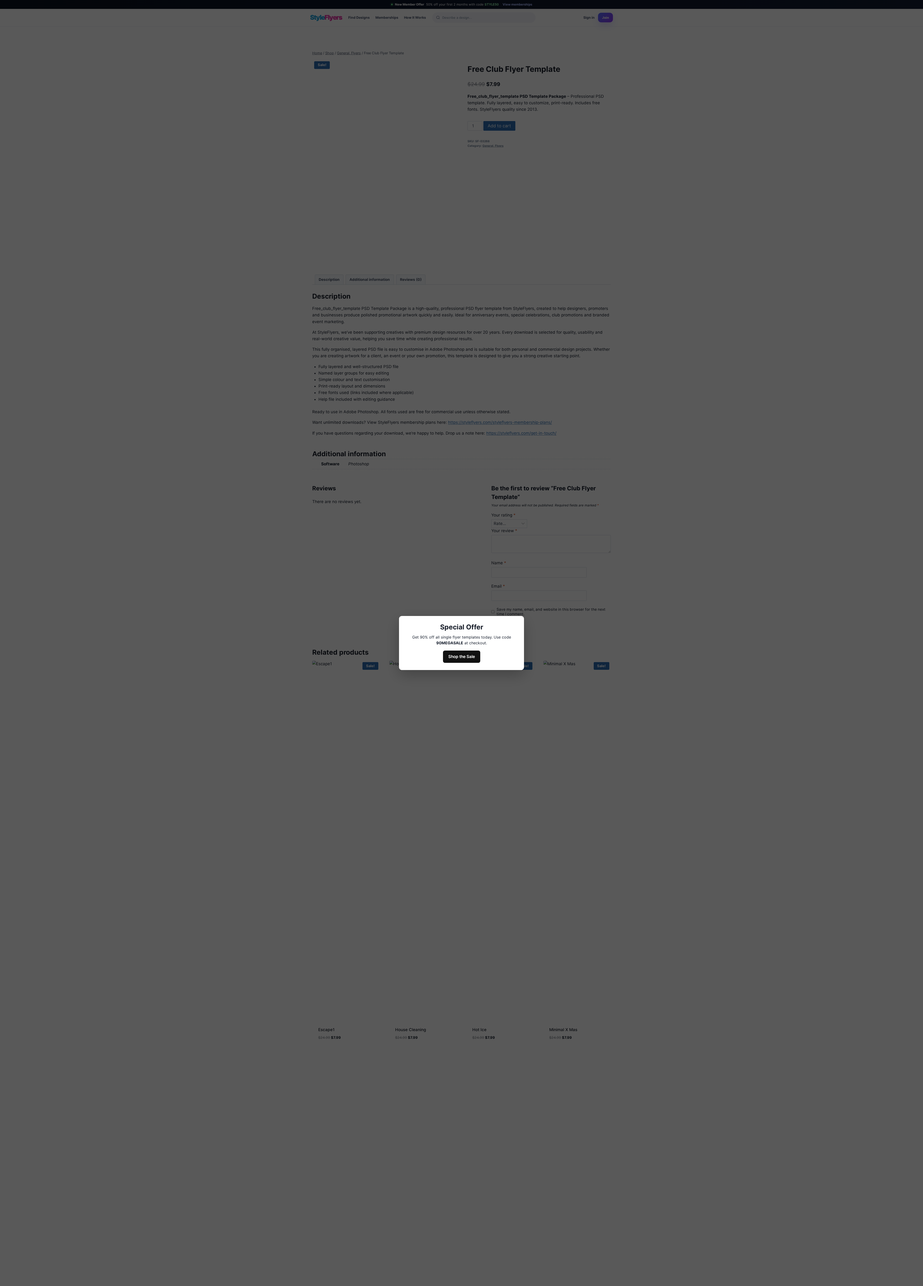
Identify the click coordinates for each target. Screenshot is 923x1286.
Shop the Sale (461, 656)
